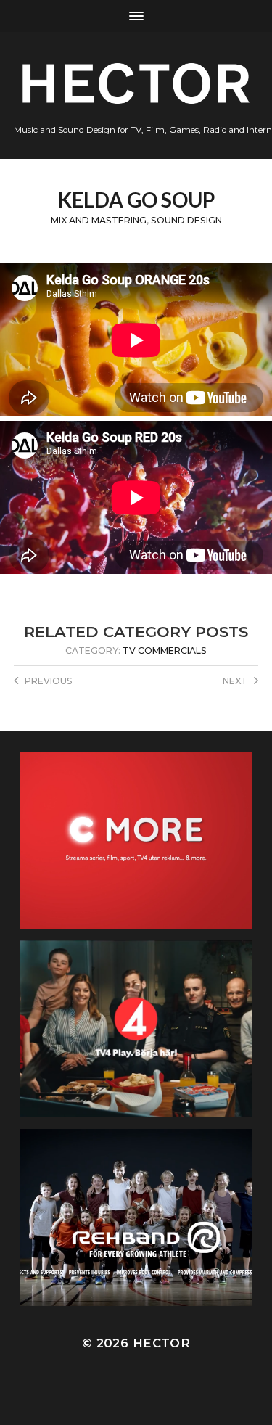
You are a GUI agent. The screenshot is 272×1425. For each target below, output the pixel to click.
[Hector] (136, 83)
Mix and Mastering (99, 220)
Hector (161, 1343)
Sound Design (186, 220)
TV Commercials (165, 650)
